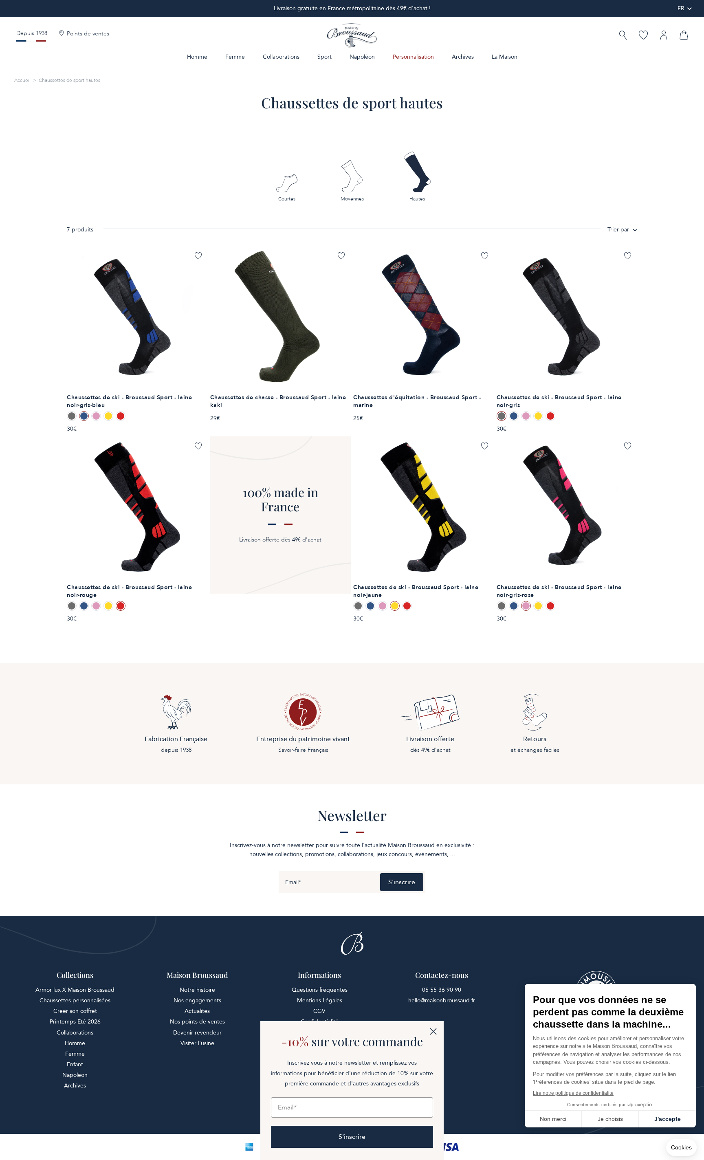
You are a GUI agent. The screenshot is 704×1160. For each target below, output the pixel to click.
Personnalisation (413, 57)
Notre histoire (197, 990)
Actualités (197, 1011)
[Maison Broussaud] (352, 35)
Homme (197, 57)
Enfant (75, 1064)
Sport (324, 57)
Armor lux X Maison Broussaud (74, 990)
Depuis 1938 (31, 33)
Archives (463, 57)
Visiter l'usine (197, 1043)
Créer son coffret (75, 1011)
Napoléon (362, 57)
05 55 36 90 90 (441, 990)
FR (681, 8)
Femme (235, 57)
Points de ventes (88, 33)
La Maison (504, 57)
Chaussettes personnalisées (75, 1000)
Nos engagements (197, 1000)
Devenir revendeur (197, 1033)
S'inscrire (401, 882)
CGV (319, 1011)
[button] (623, 36)
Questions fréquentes (320, 990)
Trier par (618, 229)
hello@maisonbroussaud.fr (441, 1000)
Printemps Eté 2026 (75, 1022)
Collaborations (281, 57)
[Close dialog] (433, 1031)
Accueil (22, 80)
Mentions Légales (319, 1000)
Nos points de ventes (197, 1022)
